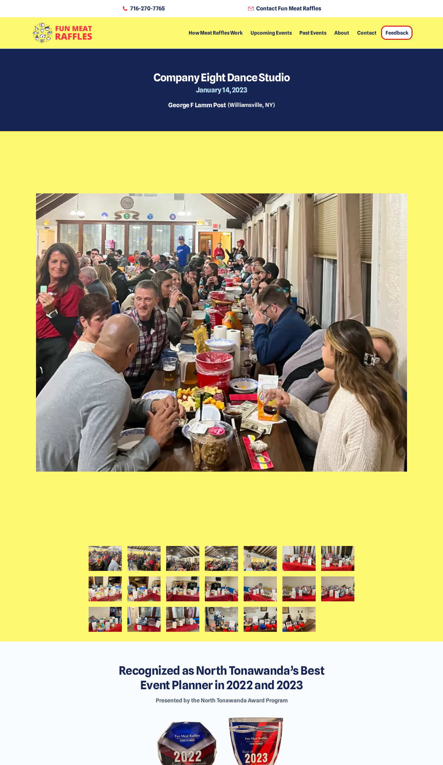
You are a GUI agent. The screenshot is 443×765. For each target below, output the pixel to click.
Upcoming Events (271, 33)
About (341, 33)
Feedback (397, 33)
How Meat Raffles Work (216, 33)
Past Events (312, 33)
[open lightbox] (221, 345)
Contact (367, 33)
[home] (62, 32)
